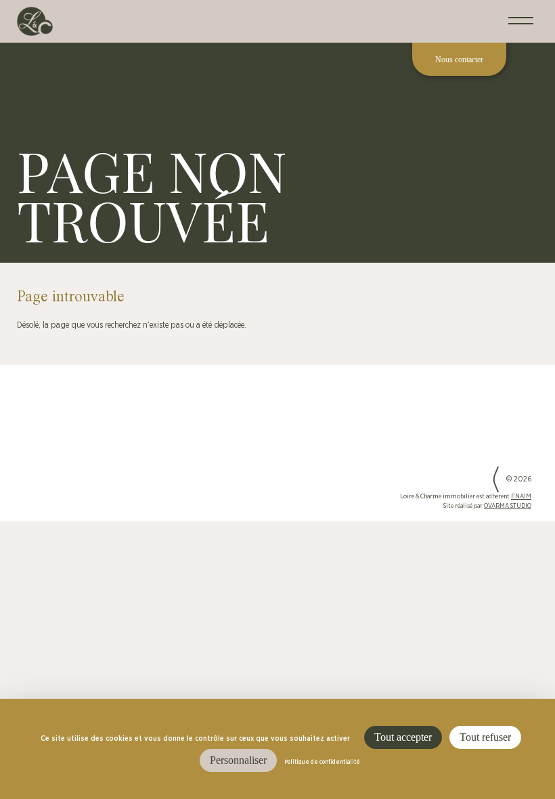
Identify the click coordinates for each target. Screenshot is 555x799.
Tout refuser (485, 737)
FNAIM (521, 497)
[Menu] (520, 21)
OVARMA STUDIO (507, 506)
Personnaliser (238, 760)
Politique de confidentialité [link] (322, 762)
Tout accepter (403, 737)
